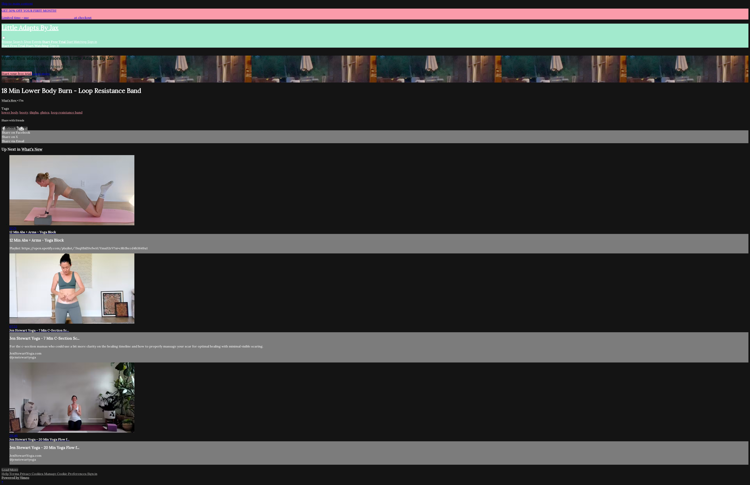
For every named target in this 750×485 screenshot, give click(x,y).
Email (23, 128)
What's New (9, 100)
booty (24, 112)
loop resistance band (66, 112)
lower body (10, 112)
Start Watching (76, 42)
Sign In (54, 45)
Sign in (92, 42)
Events (36, 42)
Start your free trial (17, 74)
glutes (44, 112)
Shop (27, 42)
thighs (34, 112)
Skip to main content (17, 3)
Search (18, 42)
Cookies (38, 474)
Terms (14, 474)
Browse (7, 42)
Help (5, 474)
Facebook (9, 128)
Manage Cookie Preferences (65, 474)
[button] (3, 37)
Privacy (26, 474)
